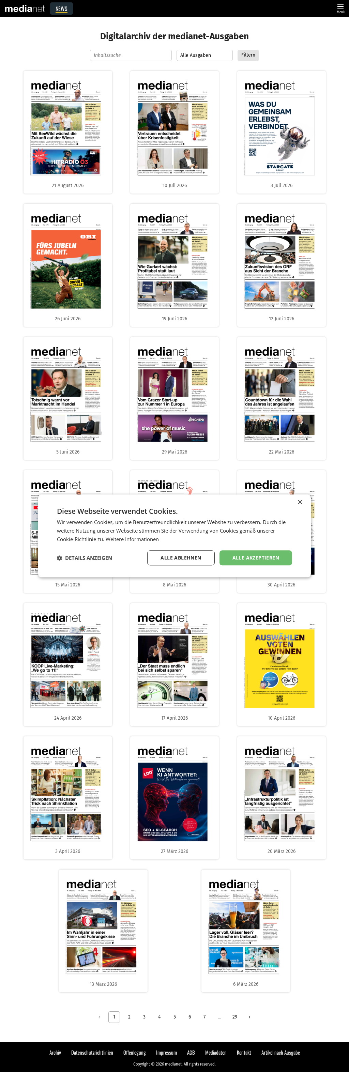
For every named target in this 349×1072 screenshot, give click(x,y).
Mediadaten (216, 1052)
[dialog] (174, 535)
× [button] (299, 502)
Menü (340, 8)
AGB (191, 1052)
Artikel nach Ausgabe (280, 1052)
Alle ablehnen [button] (181, 557)
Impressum (166, 1052)
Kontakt (244, 1052)
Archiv (55, 1052)
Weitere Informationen (132, 539)
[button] (84, 558)
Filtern (248, 55)
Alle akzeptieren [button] (255, 557)
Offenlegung (134, 1052)
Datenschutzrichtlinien (92, 1052)
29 (234, 1017)
